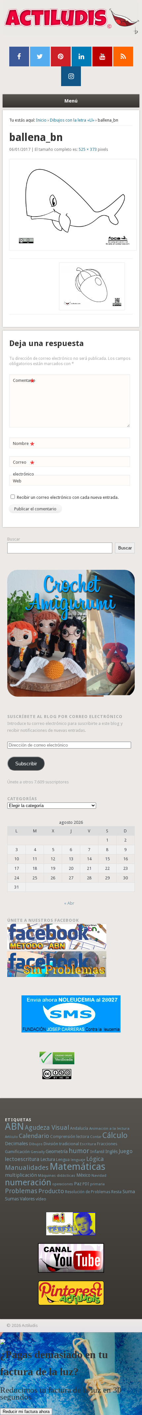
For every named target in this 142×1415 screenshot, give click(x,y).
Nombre (23, 445)
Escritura (88, 1144)
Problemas (21, 1191)
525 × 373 (88, 149)
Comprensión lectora (69, 1136)
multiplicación (21, 1175)
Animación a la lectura (109, 1128)
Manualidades (27, 1167)
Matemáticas (77, 1166)
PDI (86, 1183)
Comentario (24, 382)
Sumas (12, 1198)
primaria (97, 1184)
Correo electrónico (23, 467)
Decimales (16, 1144)
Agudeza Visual (47, 1127)
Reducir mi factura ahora (26, 1411)
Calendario (34, 1135)
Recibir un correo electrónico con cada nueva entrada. (68, 497)
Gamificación (17, 1151)
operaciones (62, 1184)
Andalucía (79, 1128)
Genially (38, 1152)
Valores (27, 1198)
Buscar (13, 539)
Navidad (98, 1175)
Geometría (57, 1151)
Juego (125, 1151)
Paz (78, 1183)
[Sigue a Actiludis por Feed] (123, 56)
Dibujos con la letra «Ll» (72, 120)
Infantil (97, 1151)
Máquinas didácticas (56, 1175)
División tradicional (61, 1143)
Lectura (47, 1159)
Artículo (11, 1137)
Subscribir (26, 763)
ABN (14, 1126)
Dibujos (36, 1144)
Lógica (95, 1158)
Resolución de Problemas (87, 1192)
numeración (28, 1182)
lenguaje (78, 1160)
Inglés (111, 1151)
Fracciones (107, 1143)
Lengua (63, 1159)
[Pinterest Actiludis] (71, 1293)
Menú (71, 101)
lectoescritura (22, 1159)
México (83, 1175)
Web (17, 480)
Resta (116, 1191)
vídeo (41, 1198)
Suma (129, 1192)
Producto (51, 1191)
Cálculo (114, 1135)
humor (79, 1151)
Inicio (41, 120)
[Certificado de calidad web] (57, 1065)
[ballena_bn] (71, 204)
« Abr (69, 903)
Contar (95, 1137)
